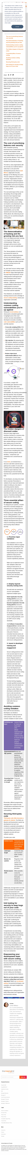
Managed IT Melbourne (5, 1103)
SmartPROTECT (4, 1087)
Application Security (4, 1089)
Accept (17, 26)
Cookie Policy (3, 1120)
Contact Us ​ (3, 1130)
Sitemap (2, 1136)
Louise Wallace (14, 1005)
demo (8, 461)
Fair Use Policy (4, 1112)
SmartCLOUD (3, 1085)
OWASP (8, 272)
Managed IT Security (5, 1099)
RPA (2, 1091)
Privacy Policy (3, 1116)
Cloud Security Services (5, 1097)
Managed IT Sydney (5, 1101)
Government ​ (3, 1134)
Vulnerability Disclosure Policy (6, 1122)
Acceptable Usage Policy (5, 1118)
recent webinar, (14, 312)
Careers (2, 1132)
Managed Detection (4, 1093)
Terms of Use (3, 1114)
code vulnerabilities (9, 322)
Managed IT (3, 1095)
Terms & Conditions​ (4, 1110)
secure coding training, (11, 297)
